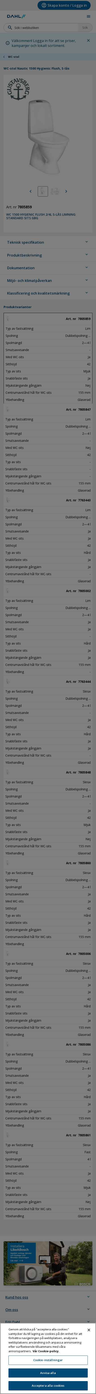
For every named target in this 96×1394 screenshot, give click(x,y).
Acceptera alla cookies (48, 1386)
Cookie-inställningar (48, 1360)
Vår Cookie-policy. (46, 1351)
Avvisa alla (48, 1373)
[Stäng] (89, 1330)
